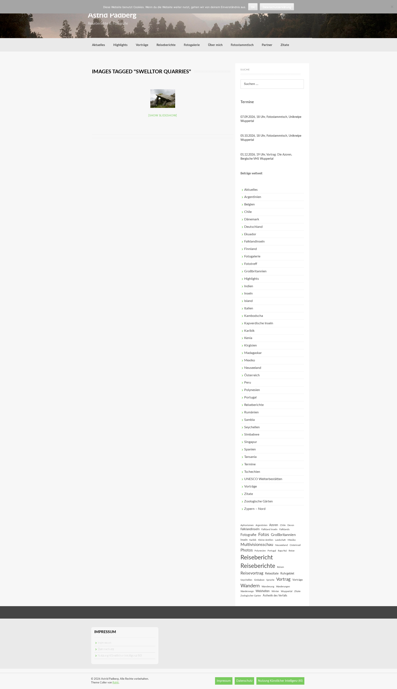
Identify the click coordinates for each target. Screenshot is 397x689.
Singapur (250, 442)
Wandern (250, 586)
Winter (275, 591)
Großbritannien (255, 271)
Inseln (248, 293)
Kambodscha (253, 315)
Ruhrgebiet (287, 573)
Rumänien (251, 412)
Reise (291, 550)
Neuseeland (252, 367)
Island (248, 301)
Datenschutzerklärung (277, 7)
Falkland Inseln (269, 529)
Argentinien (252, 197)
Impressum (104, 642)
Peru (247, 382)
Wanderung (268, 586)
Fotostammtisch (242, 45)
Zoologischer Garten (250, 596)
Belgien (249, 204)
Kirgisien (250, 345)
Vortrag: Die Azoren (278, 154)
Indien (248, 286)
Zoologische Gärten (258, 501)
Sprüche (270, 580)
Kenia (248, 338)
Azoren (273, 525)
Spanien (250, 449)
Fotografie (248, 535)
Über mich (215, 45)
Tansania (250, 457)
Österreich (252, 375)
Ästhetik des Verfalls (275, 595)
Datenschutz (106, 649)
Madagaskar (253, 353)
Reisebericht (256, 557)
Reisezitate (272, 573)
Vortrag (283, 579)
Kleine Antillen (265, 540)
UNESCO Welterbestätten (263, 479)
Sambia (249, 419)
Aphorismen (247, 525)
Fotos (263, 534)
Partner (267, 45)
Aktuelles (98, 45)
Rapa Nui (282, 551)
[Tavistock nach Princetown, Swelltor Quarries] (162, 98)
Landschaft (280, 540)
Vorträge (142, 45)
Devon (290, 525)
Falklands (284, 529)
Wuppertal (286, 591)
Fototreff (250, 263)
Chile (248, 212)
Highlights (120, 45)
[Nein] (392, 7)
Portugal (250, 397)
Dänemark (251, 219)
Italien (248, 308)
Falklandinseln (254, 241)
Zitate (285, 45)
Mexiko (249, 360)
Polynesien (252, 390)
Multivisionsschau (256, 545)
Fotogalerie (192, 45)
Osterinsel (295, 545)
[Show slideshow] (162, 115)
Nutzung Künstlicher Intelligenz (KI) (120, 655)
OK (253, 7)
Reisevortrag (251, 573)
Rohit (115, 682)
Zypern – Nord (254, 508)
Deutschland (253, 226)
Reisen (280, 567)
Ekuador (250, 234)
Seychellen (252, 427)
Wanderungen (283, 586)
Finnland (250, 249)
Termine (250, 464)
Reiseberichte (166, 45)
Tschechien (252, 471)
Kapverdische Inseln (258, 323)
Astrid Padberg (112, 15)
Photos (246, 550)
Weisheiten (263, 591)
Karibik (249, 330)
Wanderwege (247, 591)
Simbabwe (251, 434)
